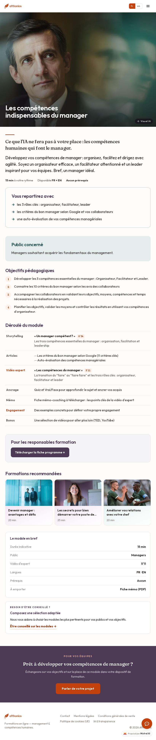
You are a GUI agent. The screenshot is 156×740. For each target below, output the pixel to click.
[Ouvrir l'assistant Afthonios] (147, 723)
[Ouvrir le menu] (148, 6)
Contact (65, 716)
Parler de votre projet (78, 688)
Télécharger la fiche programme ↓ (40, 452)
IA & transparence (104, 721)
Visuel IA (146, 121)
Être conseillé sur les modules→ (33, 626)
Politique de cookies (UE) (75, 721)
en (138, 6)
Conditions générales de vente (116, 716)
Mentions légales (84, 716)
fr (132, 6)
